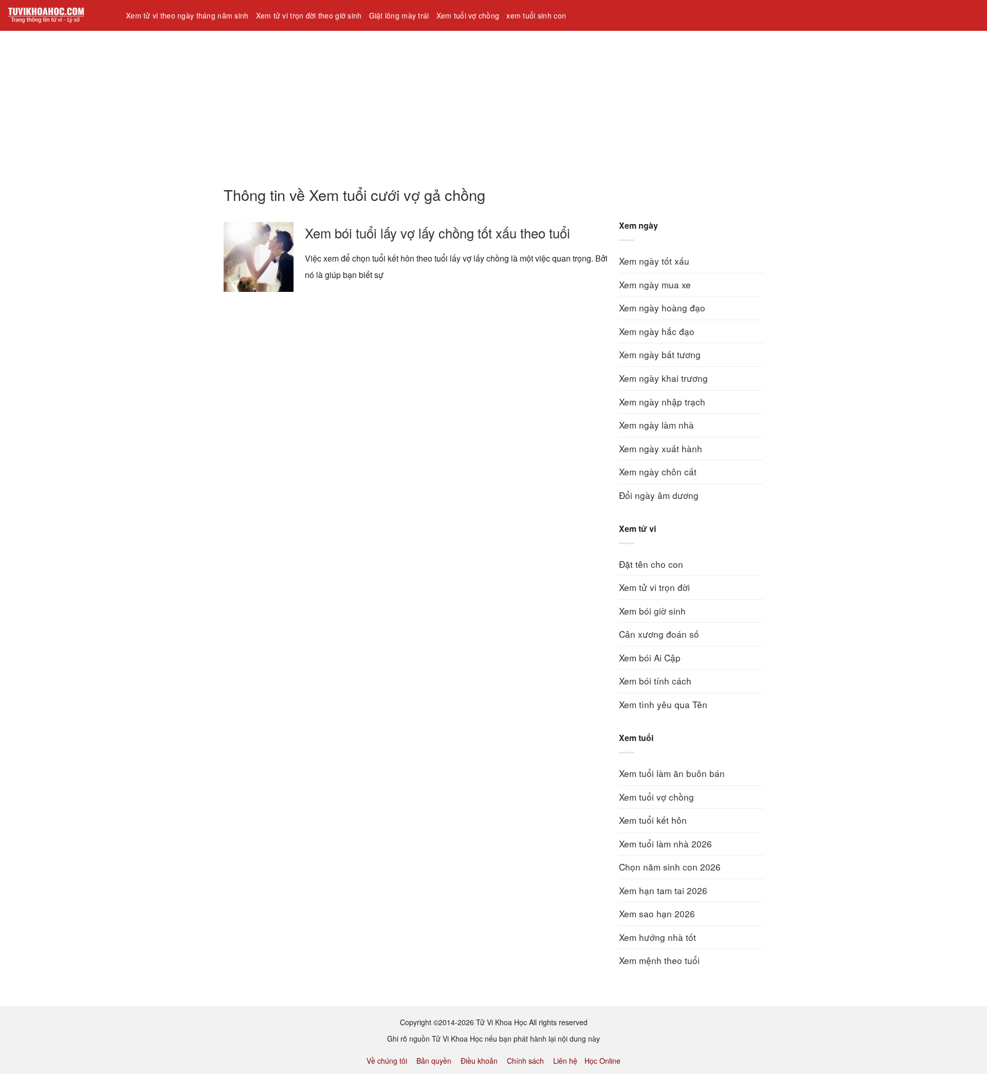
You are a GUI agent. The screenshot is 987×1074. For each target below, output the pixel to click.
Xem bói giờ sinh (652, 610)
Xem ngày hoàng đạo (662, 307)
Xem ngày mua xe (655, 284)
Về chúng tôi (387, 1061)
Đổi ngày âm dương (659, 495)
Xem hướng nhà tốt (657, 937)
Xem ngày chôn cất (658, 471)
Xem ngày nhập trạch (662, 401)
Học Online (602, 1061)
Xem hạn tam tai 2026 (663, 890)
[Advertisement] (308, 102)
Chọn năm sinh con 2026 (670, 866)
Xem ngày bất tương (660, 354)
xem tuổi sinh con (536, 15)
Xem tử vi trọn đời (654, 587)
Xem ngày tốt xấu (654, 260)
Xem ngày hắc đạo (656, 331)
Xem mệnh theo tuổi (659, 960)
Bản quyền (433, 1061)
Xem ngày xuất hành (660, 448)
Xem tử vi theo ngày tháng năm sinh (187, 15)
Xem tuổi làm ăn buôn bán (672, 773)
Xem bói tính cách (655, 680)
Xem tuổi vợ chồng (468, 15)
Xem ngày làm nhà (656, 424)
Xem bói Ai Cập (650, 657)
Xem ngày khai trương (663, 378)
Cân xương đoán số (659, 633)
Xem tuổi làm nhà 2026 (665, 843)
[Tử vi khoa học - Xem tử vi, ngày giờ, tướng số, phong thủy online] (59, 15)
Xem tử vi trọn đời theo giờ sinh (309, 15)
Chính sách (525, 1061)
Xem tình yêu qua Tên (663, 704)
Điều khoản (479, 1061)
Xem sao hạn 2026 (657, 913)
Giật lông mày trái (399, 15)
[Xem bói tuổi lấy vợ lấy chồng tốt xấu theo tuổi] (259, 257)
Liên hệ (565, 1061)
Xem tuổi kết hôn (653, 819)
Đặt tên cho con (651, 564)
